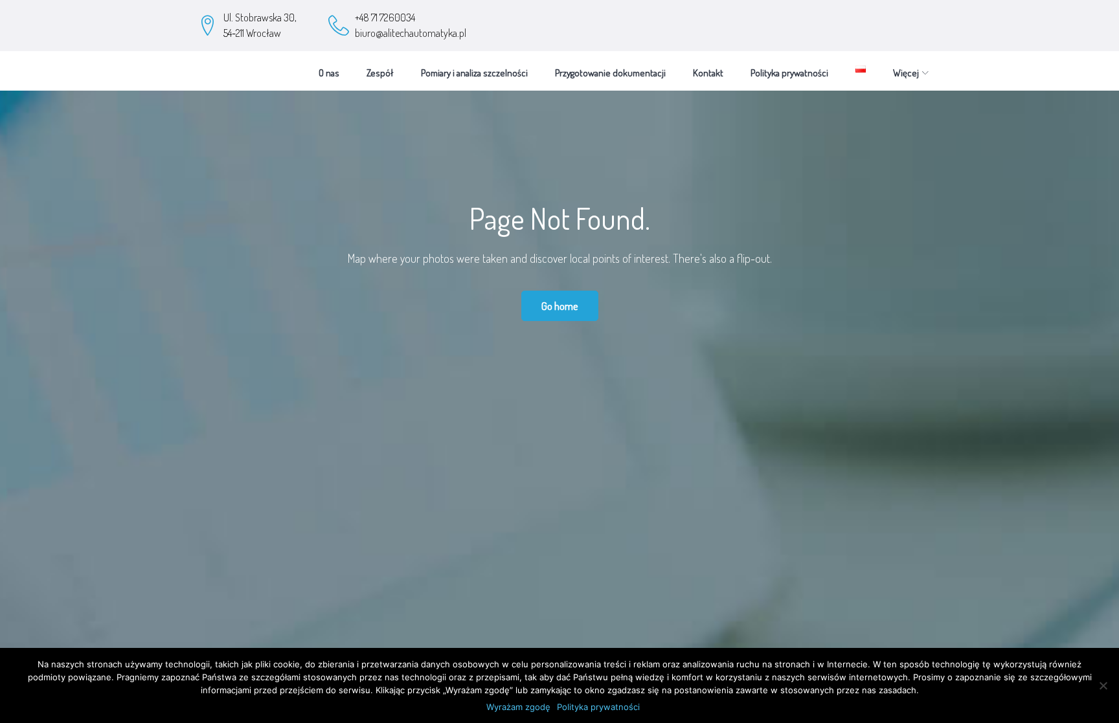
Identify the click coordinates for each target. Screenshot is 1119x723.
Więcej (906, 73)
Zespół (380, 73)
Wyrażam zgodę (518, 707)
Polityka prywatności (789, 73)
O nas (329, 73)
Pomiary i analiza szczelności (474, 73)
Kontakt (708, 73)
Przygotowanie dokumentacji (610, 73)
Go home (559, 306)
